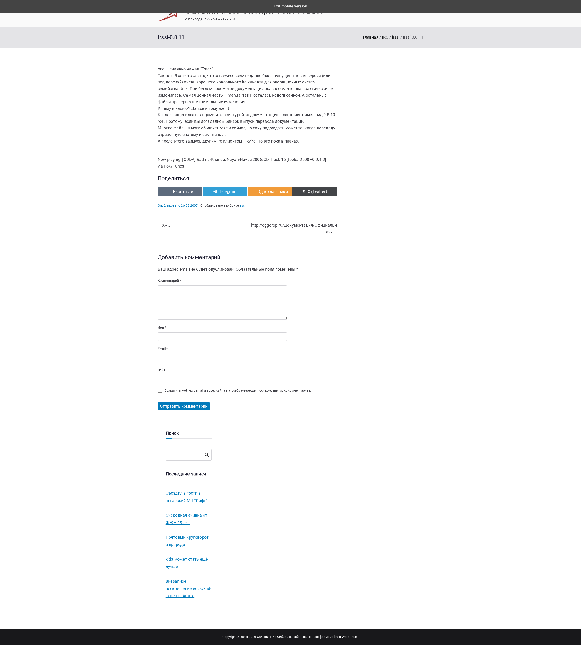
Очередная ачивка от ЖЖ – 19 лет (186, 519)
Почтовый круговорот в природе (187, 541)
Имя (162, 327)
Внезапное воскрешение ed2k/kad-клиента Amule (189, 588)
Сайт (161, 370)
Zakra (334, 637)
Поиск (206, 455)
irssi (242, 205)
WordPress (350, 637)
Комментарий (169, 280)
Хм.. (166, 225)
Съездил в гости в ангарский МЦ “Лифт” (186, 497)
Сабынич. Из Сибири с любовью (281, 637)
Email (163, 349)
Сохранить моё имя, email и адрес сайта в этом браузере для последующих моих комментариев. (238, 390)
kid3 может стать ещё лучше (187, 563)
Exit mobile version (290, 6)
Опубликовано (178, 205)
